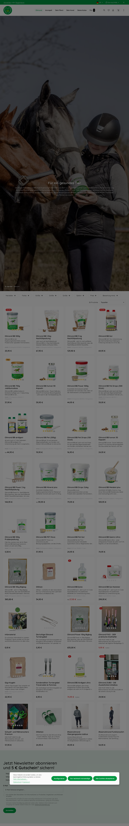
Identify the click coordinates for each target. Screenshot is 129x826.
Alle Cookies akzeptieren (105, 778)
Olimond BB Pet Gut (75, 537)
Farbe (24, 296)
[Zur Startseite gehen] (7, 10)
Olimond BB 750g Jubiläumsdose (12, 387)
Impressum (26, 782)
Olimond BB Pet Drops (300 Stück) (110, 387)
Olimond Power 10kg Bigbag (79, 634)
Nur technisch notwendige (80, 778)
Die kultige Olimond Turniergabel (44, 635)
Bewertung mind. (109, 296)
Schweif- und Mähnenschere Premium (17, 733)
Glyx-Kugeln (10, 683)
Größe (37, 296)
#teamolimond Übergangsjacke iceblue (77, 733)
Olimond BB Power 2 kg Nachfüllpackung (15, 488)
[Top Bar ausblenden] (123, 2)
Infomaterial (10, 634)
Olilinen (39, 587)
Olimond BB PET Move (45, 537)
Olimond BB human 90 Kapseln (45, 387)
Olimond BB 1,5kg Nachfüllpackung (43, 337)
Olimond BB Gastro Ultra (109, 537)
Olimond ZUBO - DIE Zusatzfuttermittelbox (108, 684)
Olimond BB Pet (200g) (46, 437)
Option (78, 296)
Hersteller (9, 296)
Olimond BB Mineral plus (46, 487)
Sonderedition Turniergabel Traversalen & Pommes (48, 684)
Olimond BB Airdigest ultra (78, 683)
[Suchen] (104, 10)
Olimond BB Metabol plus (109, 487)
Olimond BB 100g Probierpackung (12, 538)
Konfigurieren (59, 778)
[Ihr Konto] (113, 10)
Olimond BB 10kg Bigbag (15, 587)
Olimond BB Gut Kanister (109, 587)
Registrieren (20, 3)
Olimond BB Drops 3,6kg (77, 487)
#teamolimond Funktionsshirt (111, 732)
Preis (92, 296)
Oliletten (39, 732)
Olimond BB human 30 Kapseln (108, 438)
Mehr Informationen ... (20, 779)
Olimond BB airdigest (14, 437)
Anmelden (7, 3)
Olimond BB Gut (105, 336)
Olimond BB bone (74, 587)
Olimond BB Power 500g (77, 386)
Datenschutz (17, 782)
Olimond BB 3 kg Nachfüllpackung (74, 337)
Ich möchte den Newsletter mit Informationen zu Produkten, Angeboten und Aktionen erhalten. (34, 795)
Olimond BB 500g (12, 336)
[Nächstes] (94, 10)
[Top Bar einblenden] (124, 10)
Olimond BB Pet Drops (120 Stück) (79, 438)
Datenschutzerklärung (42, 805)
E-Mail (5, 786)
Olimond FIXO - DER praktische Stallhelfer (108, 635)
